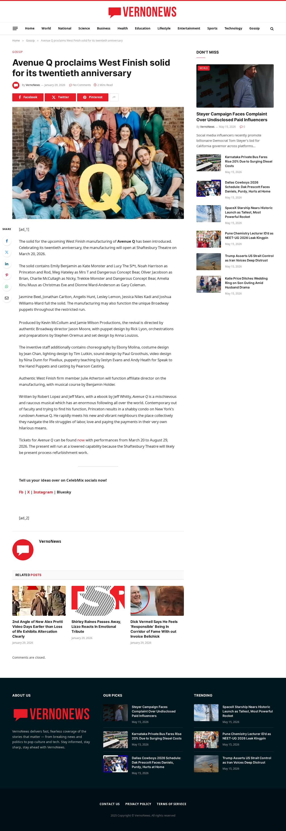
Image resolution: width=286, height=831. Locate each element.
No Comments (82, 85)
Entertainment (189, 28)
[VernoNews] (143, 12)
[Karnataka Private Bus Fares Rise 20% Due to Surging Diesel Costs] (208, 162)
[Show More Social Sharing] (113, 97)
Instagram (43, 492)
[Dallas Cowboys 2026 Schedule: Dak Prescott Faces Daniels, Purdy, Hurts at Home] (208, 188)
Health (123, 28)
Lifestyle (164, 28)
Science (84, 28)
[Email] (6, 297)
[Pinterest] (6, 275)
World (46, 28)
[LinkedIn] (6, 263)
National (64, 28)
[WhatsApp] (6, 286)
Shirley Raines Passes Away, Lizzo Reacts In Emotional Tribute (96, 626)
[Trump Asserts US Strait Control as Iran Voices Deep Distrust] (208, 261)
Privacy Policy (138, 804)
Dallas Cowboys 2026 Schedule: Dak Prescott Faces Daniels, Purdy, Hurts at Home (247, 186)
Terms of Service (171, 804)
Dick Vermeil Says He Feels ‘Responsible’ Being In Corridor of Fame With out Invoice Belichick (154, 628)
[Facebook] (6, 240)
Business (103, 28)
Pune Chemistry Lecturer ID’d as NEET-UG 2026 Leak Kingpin (249, 235)
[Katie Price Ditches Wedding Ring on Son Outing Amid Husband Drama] (208, 284)
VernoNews (33, 85)
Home (29, 28)
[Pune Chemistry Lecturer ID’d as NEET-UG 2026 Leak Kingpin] (208, 239)
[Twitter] (6, 252)
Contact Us (110, 804)
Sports (212, 28)
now (81, 440)
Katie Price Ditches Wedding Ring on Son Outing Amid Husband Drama (246, 282)
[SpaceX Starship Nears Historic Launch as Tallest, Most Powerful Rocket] (208, 213)
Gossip (254, 28)
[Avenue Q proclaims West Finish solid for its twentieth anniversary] (98, 163)
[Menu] (15, 28)
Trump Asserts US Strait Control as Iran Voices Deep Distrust (249, 258)
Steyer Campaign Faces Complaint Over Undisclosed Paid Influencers (231, 116)
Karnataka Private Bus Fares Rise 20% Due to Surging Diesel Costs (248, 161)
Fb (21, 492)
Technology (233, 28)
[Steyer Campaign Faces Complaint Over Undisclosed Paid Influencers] (235, 86)
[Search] (271, 28)
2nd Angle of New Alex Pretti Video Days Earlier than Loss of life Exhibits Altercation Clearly (37, 628)
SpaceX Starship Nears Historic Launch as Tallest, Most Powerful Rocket (249, 212)
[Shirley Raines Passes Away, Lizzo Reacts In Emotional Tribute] (98, 601)
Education (142, 28)
